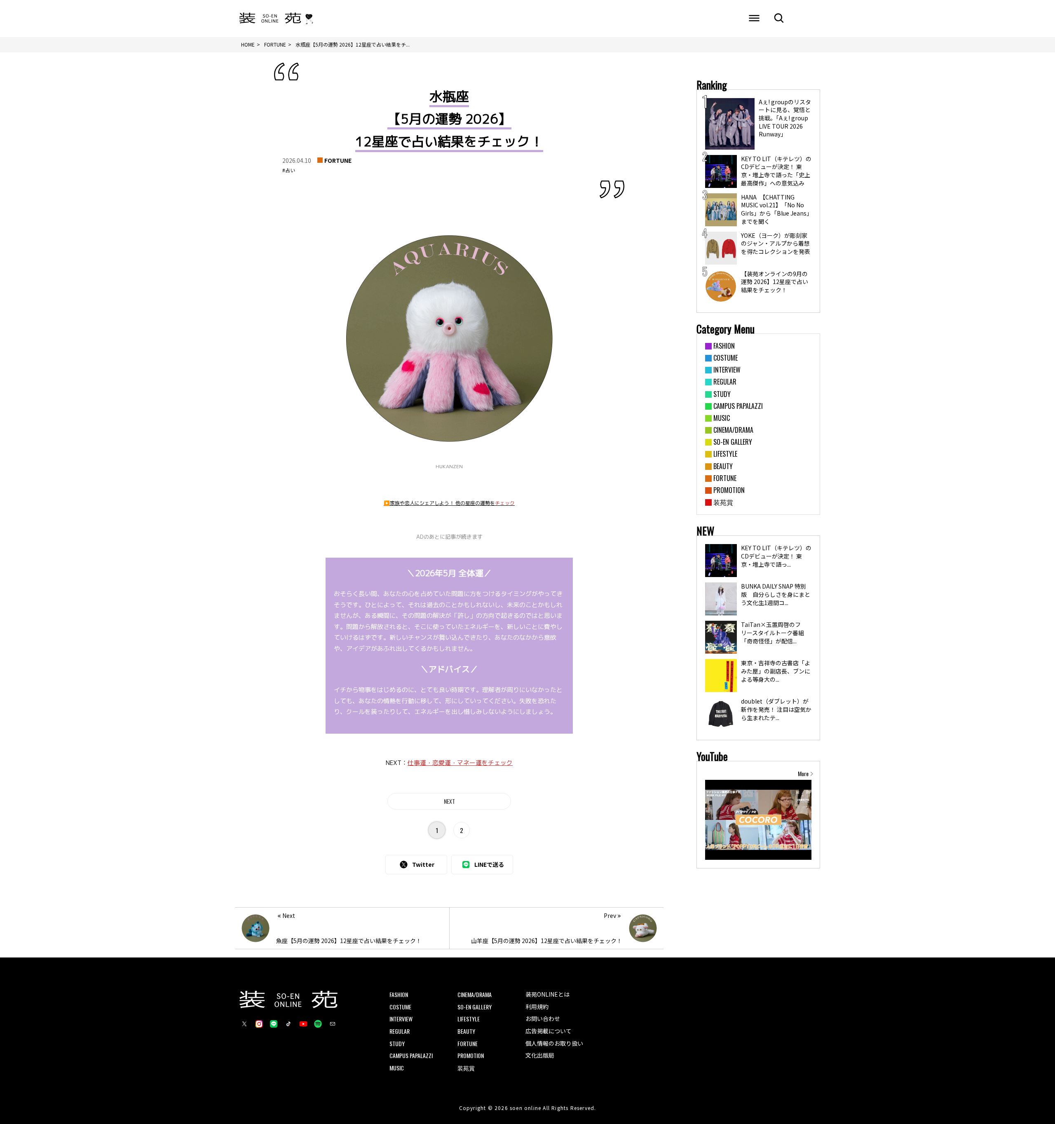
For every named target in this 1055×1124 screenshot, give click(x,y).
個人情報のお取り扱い (554, 1043)
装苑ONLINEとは (547, 994)
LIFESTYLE (468, 1018)
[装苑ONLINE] (270, 18)
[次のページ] (449, 801)
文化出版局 (539, 1055)
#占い (288, 170)
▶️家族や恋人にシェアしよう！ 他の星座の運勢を (449, 503)
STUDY (397, 1043)
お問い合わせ (542, 1018)
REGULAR (399, 1031)
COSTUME (400, 1006)
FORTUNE (338, 160)
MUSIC (396, 1067)
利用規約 (537, 1006)
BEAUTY (466, 1031)
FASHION (398, 994)
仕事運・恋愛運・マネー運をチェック (460, 762)
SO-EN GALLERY (474, 1006)
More (803, 774)
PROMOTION (470, 1055)
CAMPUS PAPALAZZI (411, 1055)
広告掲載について (548, 1031)
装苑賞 (466, 1067)
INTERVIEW (401, 1018)
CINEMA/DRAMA (474, 994)
